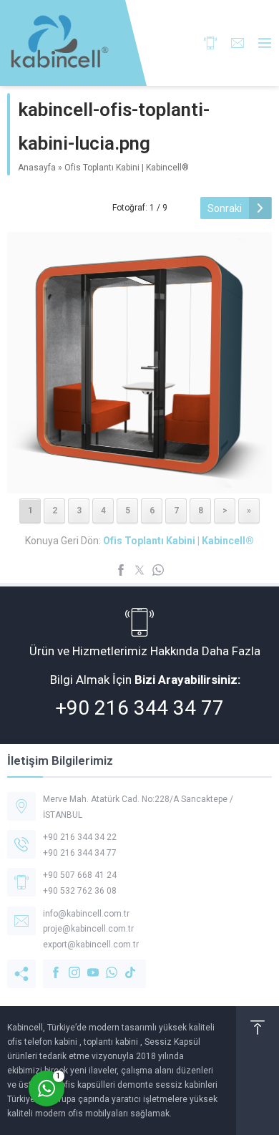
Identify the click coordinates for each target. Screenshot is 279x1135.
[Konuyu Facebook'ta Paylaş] (121, 570)
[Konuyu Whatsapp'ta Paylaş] (158, 570)
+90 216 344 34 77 (139, 708)
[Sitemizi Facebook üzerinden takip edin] (48, 965)
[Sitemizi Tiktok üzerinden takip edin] (123, 965)
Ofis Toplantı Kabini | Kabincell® (126, 168)
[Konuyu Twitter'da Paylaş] (139, 570)
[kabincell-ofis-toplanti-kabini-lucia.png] (139, 478)
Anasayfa (37, 168)
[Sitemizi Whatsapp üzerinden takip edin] (104, 965)
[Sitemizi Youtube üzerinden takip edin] (86, 965)
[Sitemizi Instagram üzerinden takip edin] (67, 965)
